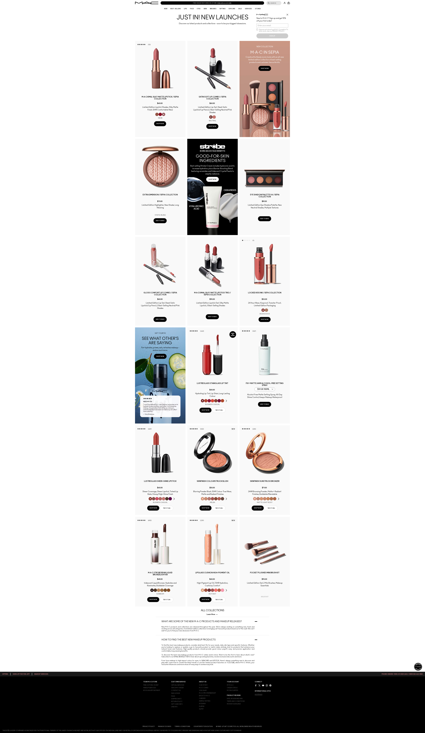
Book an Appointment (151, 690)
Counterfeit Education (203, 726)
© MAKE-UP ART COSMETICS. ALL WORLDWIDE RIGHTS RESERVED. (239, 726)
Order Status (232, 687)
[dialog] (160, 97)
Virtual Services (177, 685)
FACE (192, 8)
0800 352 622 (199, 3)
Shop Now (160, 123)
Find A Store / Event (151, 685)
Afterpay (202, 703)
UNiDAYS (174, 706)
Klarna (201, 706)
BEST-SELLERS (175, 8)
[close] (288, 14)
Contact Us (176, 690)
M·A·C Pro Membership (207, 693)
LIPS (185, 8)
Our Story (203, 685)
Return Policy (176, 701)
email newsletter (181, 657)
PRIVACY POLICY (278, 31)
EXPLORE (232, 8)
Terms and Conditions (236, 701)
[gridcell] (157, 114)
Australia (258, 694)
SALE (240, 8)
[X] (259, 685)
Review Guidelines (234, 704)
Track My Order (177, 687)
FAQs (173, 696)
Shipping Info (176, 698)
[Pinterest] (270, 685)
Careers (202, 698)
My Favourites (232, 690)
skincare (205, 660)
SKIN (205, 8)
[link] (264, 68)
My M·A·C (230, 685)
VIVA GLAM (203, 690)
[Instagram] (267, 685)
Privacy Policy (149, 726)
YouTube (231, 662)
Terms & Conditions (182, 726)
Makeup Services (149, 687)
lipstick (216, 660)
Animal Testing (204, 701)
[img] (160, 68)
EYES (198, 8)
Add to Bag (160, 220)
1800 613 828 (174, 3)
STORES (258, 8)
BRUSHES (213, 8)
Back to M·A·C (204, 695)
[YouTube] (263, 685)
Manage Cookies (164, 726)
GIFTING (222, 8)
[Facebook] (256, 685)
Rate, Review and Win (234, 698)
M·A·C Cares (203, 687)
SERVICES (248, 8)
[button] (265, 89)
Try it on (218, 410)
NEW (165, 8)
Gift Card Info (177, 704)
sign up (272, 36)
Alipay (201, 709)
